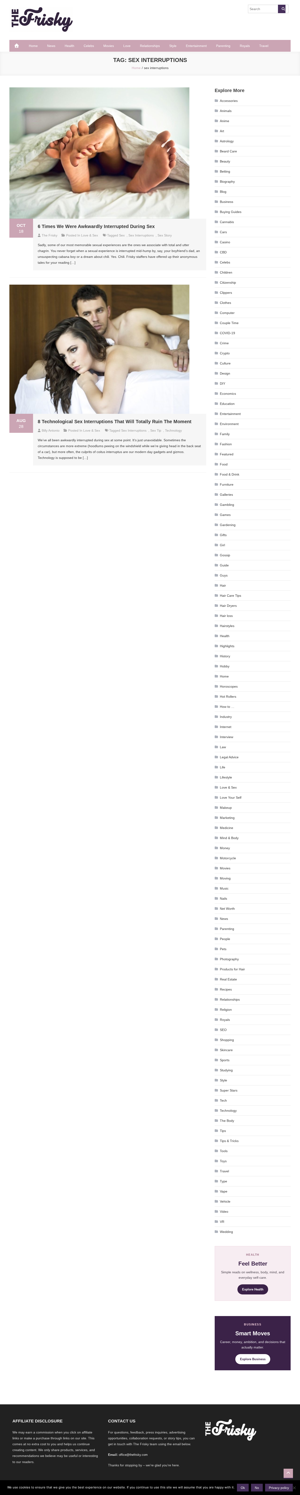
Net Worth (227, 908)
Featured (226, 454)
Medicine (226, 828)
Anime (224, 121)
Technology (228, 1110)
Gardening (228, 525)
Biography (227, 181)
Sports (224, 1060)
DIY (222, 383)
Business (226, 202)
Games (225, 515)
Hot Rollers (228, 696)
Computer (227, 313)
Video (224, 1211)
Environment (229, 424)
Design (225, 373)
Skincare (226, 1050)
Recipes (226, 989)
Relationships (150, 46)
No (257, 1488)
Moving (225, 878)
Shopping (227, 1040)
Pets (223, 949)
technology (173, 430)
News (51, 46)
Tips (223, 1131)
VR (222, 1222)
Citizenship (228, 282)
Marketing (227, 818)
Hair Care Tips (230, 595)
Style (172, 46)
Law (223, 747)
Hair (223, 585)
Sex (122, 235)
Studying (226, 1070)
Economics (228, 393)
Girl (222, 545)
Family (225, 434)
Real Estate (228, 979)
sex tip (155, 430)
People (225, 939)
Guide (224, 565)
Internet (225, 727)
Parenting (223, 46)
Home (33, 46)
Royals (245, 46)
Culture (225, 363)
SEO (223, 1030)
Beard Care (228, 151)
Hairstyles (227, 626)
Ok (243, 1488)
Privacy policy (279, 1488)
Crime (224, 343)
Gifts (223, 535)
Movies (108, 46)
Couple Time (229, 323)
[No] (294, 1487)
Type (223, 1181)
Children (226, 272)
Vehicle (225, 1201)
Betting (225, 171)
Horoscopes (229, 686)
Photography (229, 959)
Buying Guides (230, 212)
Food (224, 464)
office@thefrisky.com (133, 1454)
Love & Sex (89, 235)
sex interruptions (141, 235)
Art (222, 131)
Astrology (227, 141)
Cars (223, 232)
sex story (165, 235)
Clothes (225, 303)
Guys (224, 575)
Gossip (225, 555)
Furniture (226, 484)
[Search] (281, 9)
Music (224, 888)
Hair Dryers (228, 606)
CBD (223, 252)
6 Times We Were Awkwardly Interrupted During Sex (96, 226)
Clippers (226, 292)
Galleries (226, 494)
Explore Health (252, 1289)
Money (225, 848)
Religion (226, 1009)
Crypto (225, 353)
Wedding (226, 1232)
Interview (226, 737)
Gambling (227, 505)
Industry (226, 717)
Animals (226, 111)
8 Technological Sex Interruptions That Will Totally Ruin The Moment (114, 421)
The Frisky (49, 235)
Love (127, 46)
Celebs (89, 46)
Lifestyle (226, 777)
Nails (223, 898)
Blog (223, 192)
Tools (224, 1151)
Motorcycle (228, 858)
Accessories (229, 101)
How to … (227, 707)
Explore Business (253, 1359)
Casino (225, 242)
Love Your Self (230, 797)
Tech (223, 1100)
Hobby (224, 666)
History (225, 656)
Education (227, 404)
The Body (227, 1121)
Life (222, 767)
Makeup (226, 807)
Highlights (227, 646)
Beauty (225, 161)
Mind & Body (229, 838)
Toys (223, 1161)
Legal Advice (229, 757)
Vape (223, 1191)
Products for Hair (232, 969)
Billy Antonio (51, 430)
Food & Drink (229, 474)
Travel (263, 46)
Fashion (226, 444)
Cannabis (227, 222)
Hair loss (226, 616)
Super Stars (228, 1090)
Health (69, 46)
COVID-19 (227, 333)
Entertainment (196, 46)
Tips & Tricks (229, 1141)
